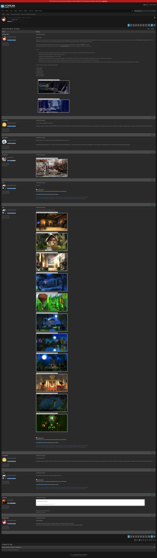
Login (151, 4)
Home (2, 10)
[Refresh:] (154, 547)
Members (26, 10)
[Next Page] (152, 25)
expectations (5, 154)
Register (154, 4)
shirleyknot (4, 497)
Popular (15, 10)
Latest (11, 10)
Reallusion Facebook (65, 46)
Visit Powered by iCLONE (47, 194)
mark (3, 182)
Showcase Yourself (15, 14)
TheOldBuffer (5, 120)
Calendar (20, 10)
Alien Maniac (5, 137)
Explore (7, 10)
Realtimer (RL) (15, 19)
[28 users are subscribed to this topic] (155, 18)
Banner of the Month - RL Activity (29, 14)
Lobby (8, 14)
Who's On (31, 10)
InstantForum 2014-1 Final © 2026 (80, 554)
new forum (104, 1)
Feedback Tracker (38, 10)
